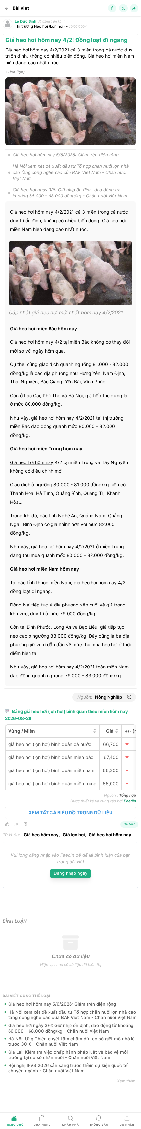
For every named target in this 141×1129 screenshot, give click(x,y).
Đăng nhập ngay (70, 873)
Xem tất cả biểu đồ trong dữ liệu (70, 812)
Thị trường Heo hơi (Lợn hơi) (40, 26)
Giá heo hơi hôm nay (31, 212)
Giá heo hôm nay (41, 834)
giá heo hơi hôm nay (52, 418)
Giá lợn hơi (74, 834)
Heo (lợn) (16, 72)
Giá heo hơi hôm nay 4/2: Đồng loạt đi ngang (66, 40)
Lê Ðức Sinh (25, 21)
